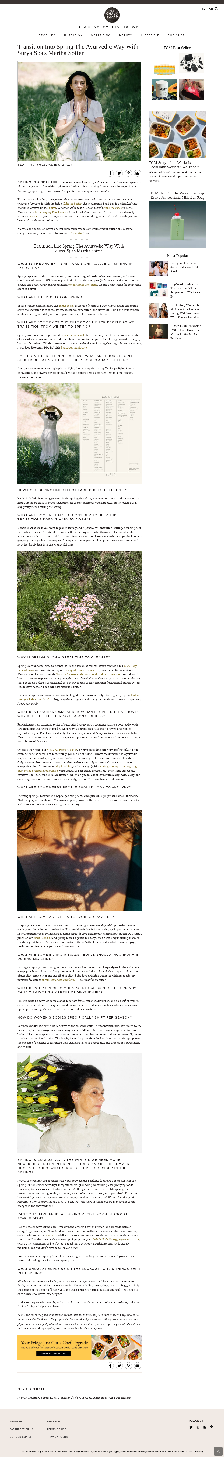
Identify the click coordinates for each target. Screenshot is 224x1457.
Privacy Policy (58, 1437)
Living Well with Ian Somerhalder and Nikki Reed (185, 267)
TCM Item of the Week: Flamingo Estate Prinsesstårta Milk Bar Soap (177, 195)
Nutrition (73, 35)
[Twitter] (191, 1426)
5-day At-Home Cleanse (80, 670)
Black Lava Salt (42, 938)
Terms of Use (56, 1429)
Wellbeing (101, 35)
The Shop (176, 35)
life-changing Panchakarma (52, 212)
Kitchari (50, 1235)
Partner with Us (21, 1429)
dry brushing (64, 766)
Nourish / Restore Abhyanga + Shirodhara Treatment (89, 674)
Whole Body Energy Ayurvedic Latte (116, 1239)
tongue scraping (34, 771)
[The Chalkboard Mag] (112, 14)
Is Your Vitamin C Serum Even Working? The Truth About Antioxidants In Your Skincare (75, 1398)
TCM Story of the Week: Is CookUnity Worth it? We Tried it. (174, 164)
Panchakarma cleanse (74, 347)
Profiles (47, 35)
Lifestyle (150, 35)
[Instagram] (198, 1426)
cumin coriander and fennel (59, 980)
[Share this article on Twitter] (119, 173)
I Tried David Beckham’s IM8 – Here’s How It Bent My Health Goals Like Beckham (186, 332)
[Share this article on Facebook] (110, 173)
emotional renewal (72, 335)
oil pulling (51, 771)
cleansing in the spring (83, 284)
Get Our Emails (21, 1437)
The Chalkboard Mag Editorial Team (49, 164)
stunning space (112, 208)
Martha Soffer (73, 203)
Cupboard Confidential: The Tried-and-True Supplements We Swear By (185, 290)
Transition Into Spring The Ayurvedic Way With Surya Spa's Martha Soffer (78, 50)
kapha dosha (66, 305)
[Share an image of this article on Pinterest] (128, 173)
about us (16, 1421)
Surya (52, 208)
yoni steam (36, 216)
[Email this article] (137, 173)
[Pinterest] (211, 1426)
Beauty (126, 35)
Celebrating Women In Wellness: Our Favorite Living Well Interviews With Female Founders (185, 311)
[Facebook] (204, 1426)
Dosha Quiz (76, 233)
